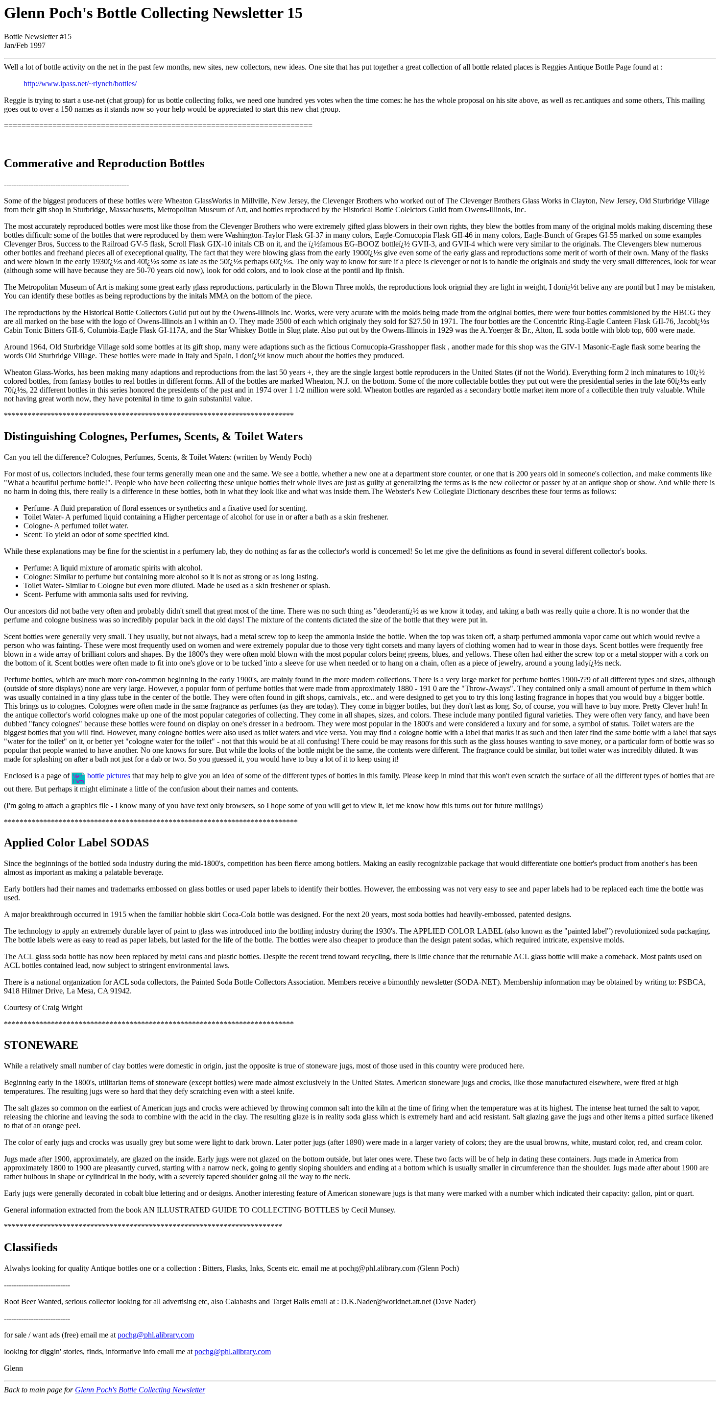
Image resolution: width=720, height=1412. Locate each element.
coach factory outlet (170, 1398)
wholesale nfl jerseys (502, 1398)
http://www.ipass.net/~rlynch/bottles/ (80, 83)
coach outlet (71, 1398)
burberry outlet (115, 1398)
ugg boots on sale (685, 1398)
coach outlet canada (566, 1398)
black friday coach (627, 1398)
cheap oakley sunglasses (377, 1398)
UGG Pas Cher (314, 1398)
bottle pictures (107, 775)
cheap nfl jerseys (442, 1398)
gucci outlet (58, 1407)
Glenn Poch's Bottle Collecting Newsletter (140, 1390)
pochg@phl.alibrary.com (156, 1335)
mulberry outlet (27, 1398)
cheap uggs (21, 1407)
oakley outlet (98, 1407)
